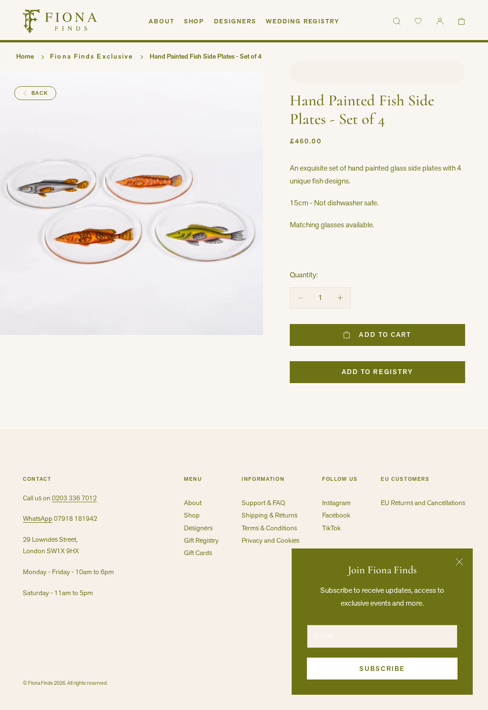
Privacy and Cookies (270, 540)
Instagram (336, 502)
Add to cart (385, 334)
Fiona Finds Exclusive (91, 56)
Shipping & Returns (269, 515)
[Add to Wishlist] (377, 72)
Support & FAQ (263, 502)
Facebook (336, 515)
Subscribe (382, 668)
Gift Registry (201, 540)
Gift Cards (198, 552)
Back (39, 93)
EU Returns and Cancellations (423, 502)
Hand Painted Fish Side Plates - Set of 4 (206, 56)
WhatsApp (37, 518)
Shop (194, 21)
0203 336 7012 (74, 498)
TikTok (331, 528)
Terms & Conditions (269, 528)
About (161, 21)
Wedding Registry (302, 21)
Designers (235, 21)
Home (25, 56)
